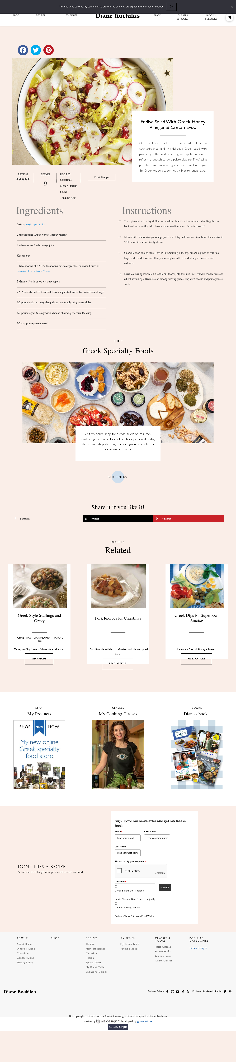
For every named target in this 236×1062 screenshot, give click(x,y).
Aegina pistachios (36, 224)
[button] (229, 17)
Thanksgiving (67, 198)
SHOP (55, 938)
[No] (231, 6)
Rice (39, 641)
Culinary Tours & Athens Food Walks (134, 916)
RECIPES (92, 938)
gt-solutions (144, 1021)
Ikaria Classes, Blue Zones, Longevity (135, 899)
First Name (150, 831)
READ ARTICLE (117, 663)
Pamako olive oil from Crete (33, 271)
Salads (63, 191)
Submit (164, 887)
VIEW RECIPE (39, 659)
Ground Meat (43, 638)
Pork (57, 638)
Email (118, 831)
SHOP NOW (118, 477)
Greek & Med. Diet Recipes (129, 890)
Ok (171, 6)
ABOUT (22, 938)
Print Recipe (101, 177)
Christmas (66, 180)
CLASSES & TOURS (163, 939)
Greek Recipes (198, 948)
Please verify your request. (130, 861)
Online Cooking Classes (127, 907)
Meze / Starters (68, 186)
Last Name (120, 846)
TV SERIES (127, 938)
